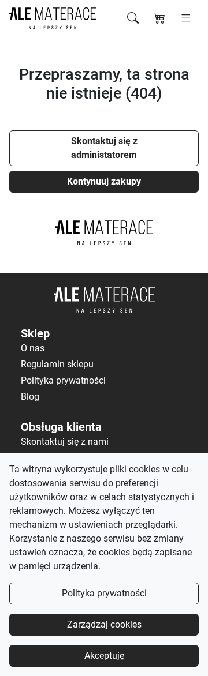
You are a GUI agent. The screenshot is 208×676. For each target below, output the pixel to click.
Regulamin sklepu (57, 364)
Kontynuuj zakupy (104, 181)
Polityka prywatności (104, 593)
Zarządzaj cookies (104, 624)
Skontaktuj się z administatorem (104, 148)
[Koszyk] (159, 18)
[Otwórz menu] (186, 18)
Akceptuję (104, 655)
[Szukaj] (133, 18)
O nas (32, 348)
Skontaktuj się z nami (65, 441)
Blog (30, 396)
